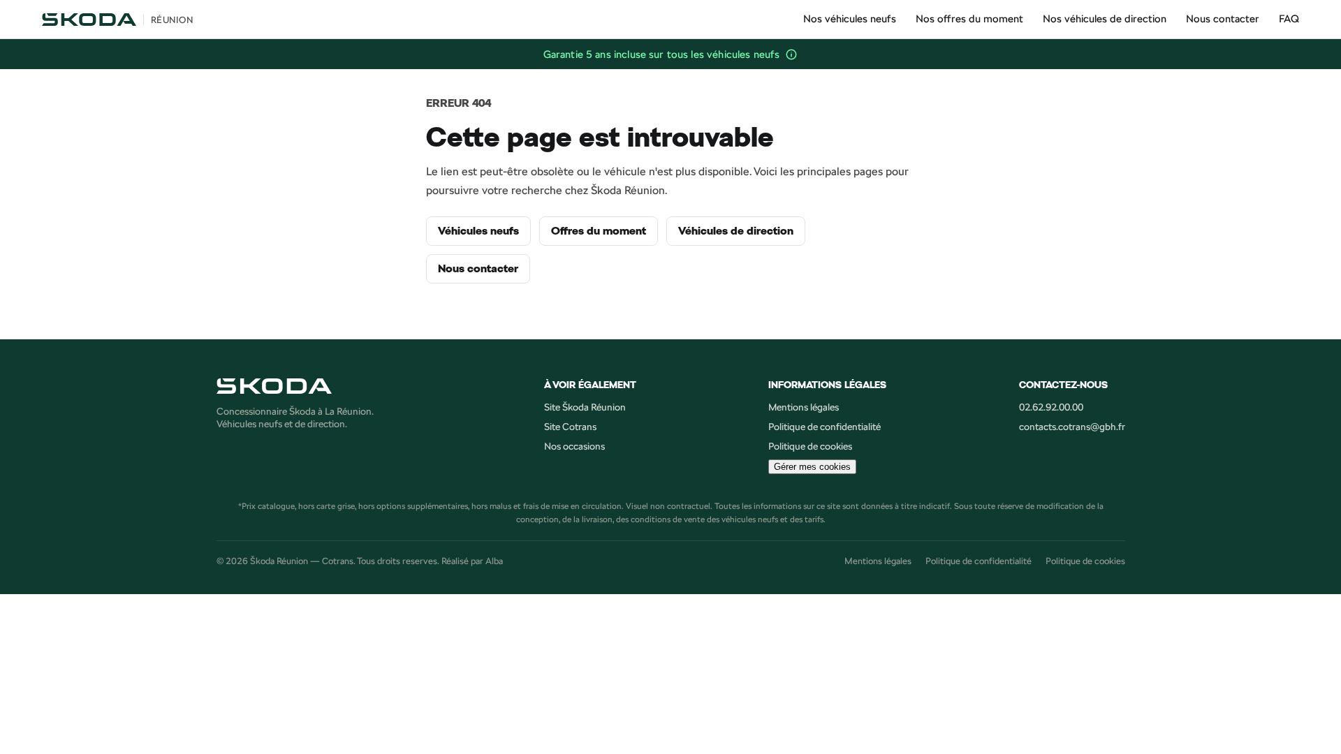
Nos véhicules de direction (1104, 18)
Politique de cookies (810, 446)
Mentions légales (803, 407)
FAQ (1289, 18)
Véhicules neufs (478, 231)
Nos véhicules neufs (849, 18)
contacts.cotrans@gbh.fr (1072, 426)
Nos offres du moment (969, 18)
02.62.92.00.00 (1051, 407)
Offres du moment (598, 231)
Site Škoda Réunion (585, 407)
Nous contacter (1222, 18)
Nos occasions (574, 446)
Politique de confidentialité (824, 426)
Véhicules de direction (735, 231)
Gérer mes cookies (812, 466)
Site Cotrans (570, 426)
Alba (494, 560)
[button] (791, 54)
